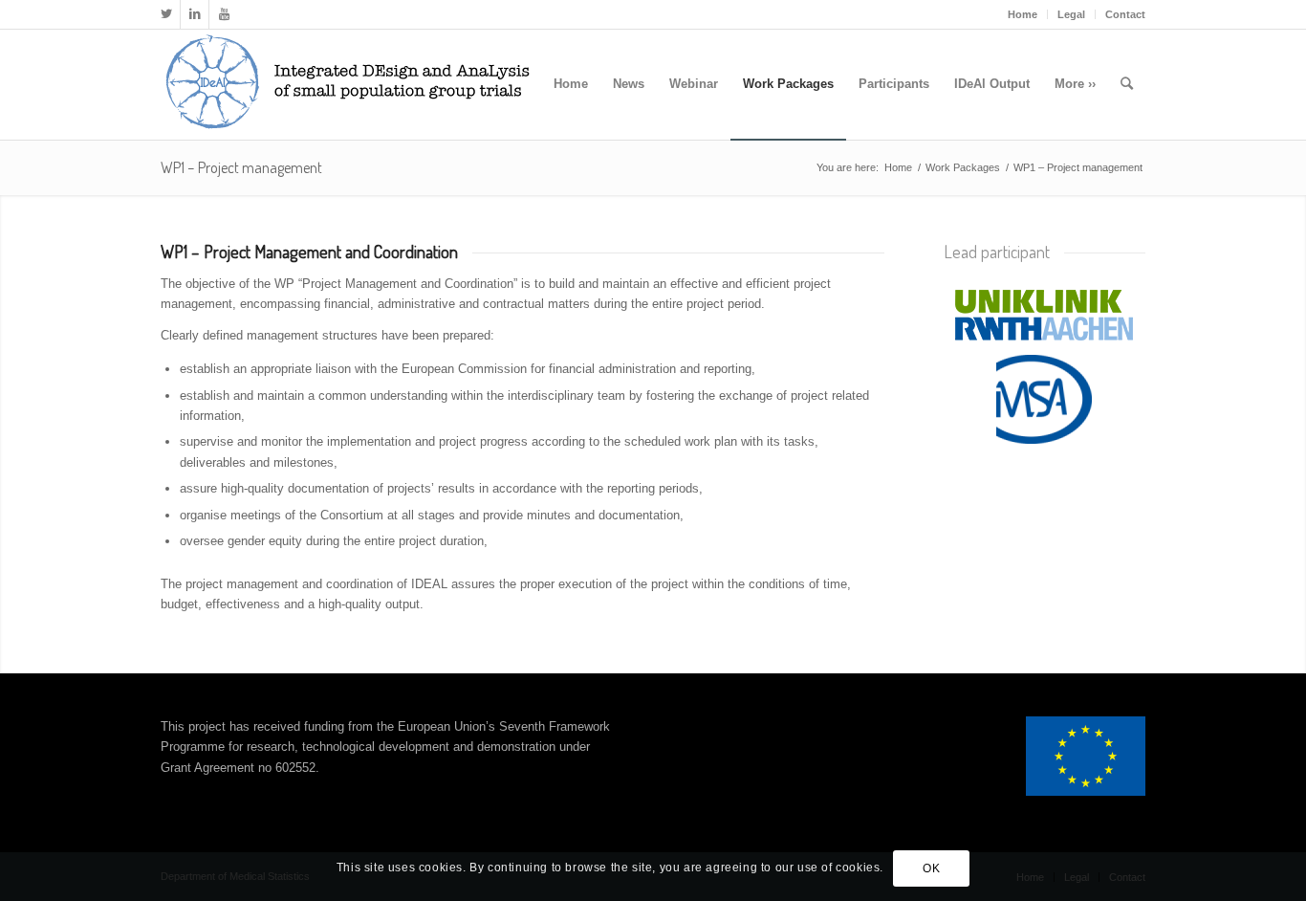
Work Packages (962, 167)
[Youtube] (223, 14)
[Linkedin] (194, 14)
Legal (1071, 14)
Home (1022, 14)
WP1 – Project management (241, 167)
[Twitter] (166, 14)
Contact (1125, 14)
